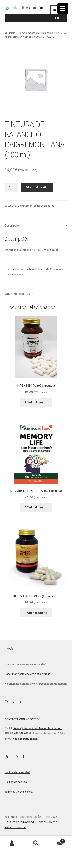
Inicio (12, 33)
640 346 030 (21, 733)
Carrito (55, 840)
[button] (57, 18)
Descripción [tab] (13, 225)
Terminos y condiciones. (19, 791)
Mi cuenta (12, 843)
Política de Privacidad (19, 822)
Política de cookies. (16, 781)
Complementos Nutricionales (35, 33)
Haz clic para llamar (25, 738)
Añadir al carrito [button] (36, 402)
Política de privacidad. (17, 772)
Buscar (36, 843)
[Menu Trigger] (62, 8)
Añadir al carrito (36, 187)
